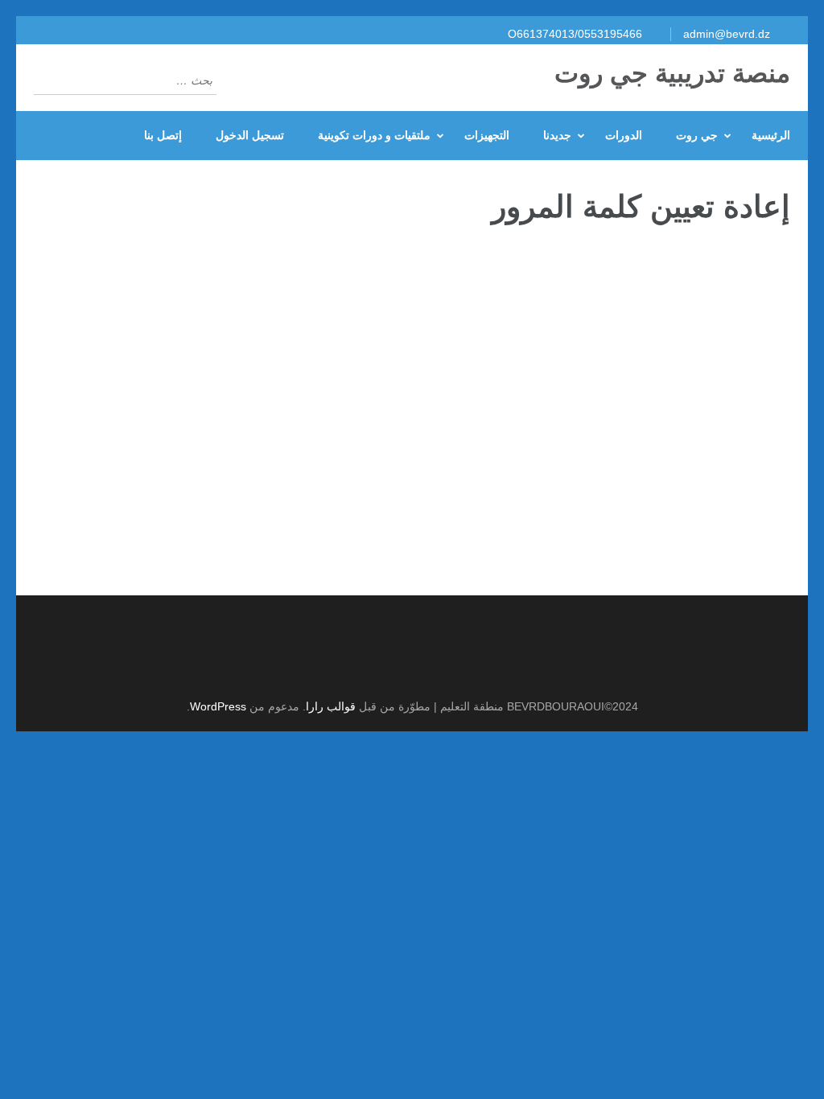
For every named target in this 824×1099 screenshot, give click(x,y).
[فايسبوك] (403, 666)
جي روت (697, 135)
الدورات (623, 135)
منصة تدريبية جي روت (672, 73)
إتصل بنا (163, 135)
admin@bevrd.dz (726, 33)
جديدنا (557, 135)
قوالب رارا (331, 706)
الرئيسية (771, 135)
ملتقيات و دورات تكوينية (374, 135)
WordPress (218, 706)
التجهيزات (486, 135)
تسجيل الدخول (250, 135)
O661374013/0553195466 (575, 33)
